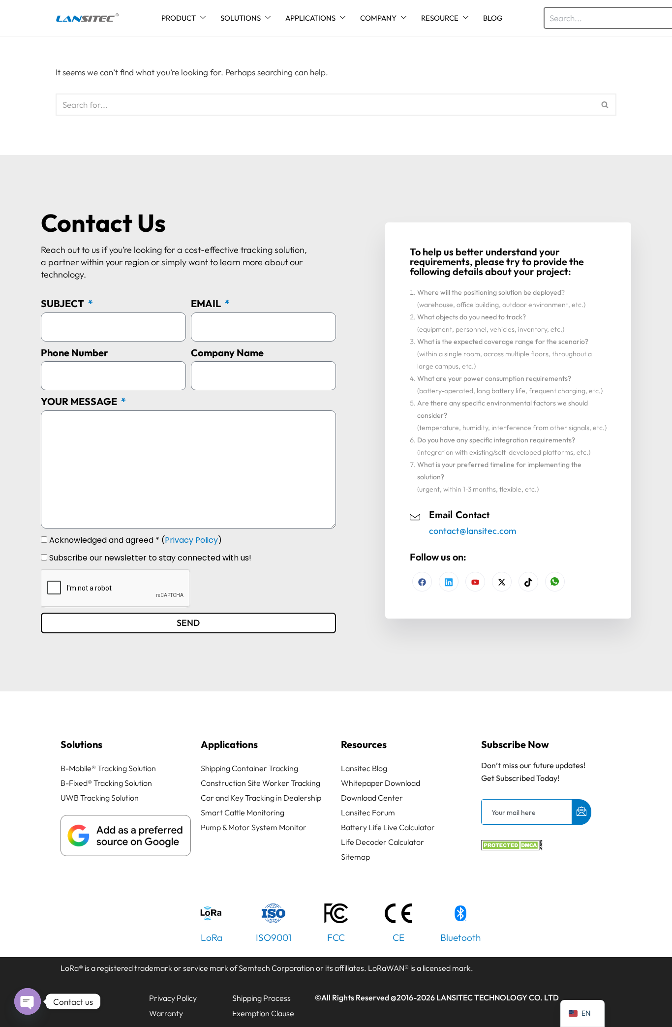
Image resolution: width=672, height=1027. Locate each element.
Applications (229, 744)
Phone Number (74, 352)
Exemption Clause (263, 1013)
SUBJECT (63, 303)
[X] (502, 581)
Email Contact (459, 515)
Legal (75, 998)
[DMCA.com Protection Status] (512, 847)
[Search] (605, 104)
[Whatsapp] (555, 581)
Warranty (166, 1013)
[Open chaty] (27, 1001)
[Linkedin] (448, 581)
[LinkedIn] (475, 581)
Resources (364, 744)
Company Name (227, 352)
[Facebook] (422, 581)
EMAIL (207, 303)
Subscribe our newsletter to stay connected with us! (150, 557)
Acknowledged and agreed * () (135, 540)
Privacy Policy (191, 540)
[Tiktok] (528, 581)
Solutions (81, 744)
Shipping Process (261, 998)
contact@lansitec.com (472, 530)
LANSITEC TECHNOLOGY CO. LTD (497, 997)
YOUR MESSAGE (80, 401)
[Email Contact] (415, 515)
